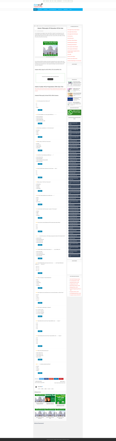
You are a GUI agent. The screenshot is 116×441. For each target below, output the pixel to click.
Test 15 (43, 89)
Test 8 (54, 88)
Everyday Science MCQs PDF (73, 149)
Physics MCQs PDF (72, 152)
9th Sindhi (69, 54)
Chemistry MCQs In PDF (74, 291)
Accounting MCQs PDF (73, 165)
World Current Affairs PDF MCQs (74, 138)
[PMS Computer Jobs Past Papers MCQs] (60, 412)
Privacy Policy (51, 439)
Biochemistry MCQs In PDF (75, 285)
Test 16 (46, 89)
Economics (71, 233)
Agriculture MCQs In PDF (74, 282)
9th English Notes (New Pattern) (73, 29)
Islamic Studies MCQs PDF (74, 143)
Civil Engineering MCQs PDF (74, 189)
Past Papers (45, 9)
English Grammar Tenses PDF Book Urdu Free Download (76, 89)
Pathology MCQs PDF (73, 217)
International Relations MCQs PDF (73, 252)
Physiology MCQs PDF (73, 222)
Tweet (42, 378)
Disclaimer (57, 439)
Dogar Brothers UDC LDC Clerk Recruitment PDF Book (77, 82)
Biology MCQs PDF (72, 157)
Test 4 (44, 88)
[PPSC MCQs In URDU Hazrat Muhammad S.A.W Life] (40, 398)
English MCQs (65, 9)
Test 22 (64, 89)
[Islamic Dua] (50, 398)
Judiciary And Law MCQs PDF (73, 248)
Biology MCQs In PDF (74, 287)
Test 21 (61, 89)
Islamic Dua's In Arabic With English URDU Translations (50, 403)
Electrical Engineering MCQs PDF (74, 186)
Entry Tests (60, 9)
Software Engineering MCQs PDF (74, 182)
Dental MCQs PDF (72, 198)
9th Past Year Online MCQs (72, 58)
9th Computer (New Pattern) (73, 46)
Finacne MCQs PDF (72, 170)
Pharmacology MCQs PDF (74, 220)
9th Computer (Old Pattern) (72, 49)
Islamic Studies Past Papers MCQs (39, 382)
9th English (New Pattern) (72, 32)
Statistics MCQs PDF (73, 240)
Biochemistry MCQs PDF (73, 195)
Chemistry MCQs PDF (73, 154)
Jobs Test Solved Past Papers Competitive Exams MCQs (77, 102)
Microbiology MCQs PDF (73, 207)
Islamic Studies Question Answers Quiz (59, 382)
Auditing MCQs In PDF (74, 284)
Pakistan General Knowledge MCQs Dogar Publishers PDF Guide (77, 93)
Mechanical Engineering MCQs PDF (73, 179)
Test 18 (52, 89)
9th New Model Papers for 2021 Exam (74, 60)
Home (36, 9)
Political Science (72, 238)
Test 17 (49, 89)
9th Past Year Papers (71, 56)
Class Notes (40, 9)
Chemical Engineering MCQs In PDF (75, 289)
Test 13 (37, 89)
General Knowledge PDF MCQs (73, 130)
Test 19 (55, 89)
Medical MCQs (71, 204)
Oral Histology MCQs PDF (74, 212)
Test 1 (36, 88)
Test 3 (41, 88)
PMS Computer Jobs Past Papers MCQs (60, 418)
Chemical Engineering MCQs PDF (74, 193)
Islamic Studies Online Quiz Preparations (40, 418)
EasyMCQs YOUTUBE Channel (63, 439)
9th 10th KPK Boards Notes (75, 279)
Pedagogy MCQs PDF (73, 160)
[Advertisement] (58, 17)
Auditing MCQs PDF (72, 167)
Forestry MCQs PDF (73, 230)
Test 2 (39, 88)
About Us (68, 439)
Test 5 (46, 88)
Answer (40, 123)
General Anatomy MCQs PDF (73, 202)
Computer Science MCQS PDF (75, 295)
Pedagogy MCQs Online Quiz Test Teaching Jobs (77, 98)
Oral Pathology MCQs (73, 215)
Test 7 (51, 88)
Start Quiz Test (50, 79)
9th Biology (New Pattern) (72, 42)
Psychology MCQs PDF (73, 225)
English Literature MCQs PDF (73, 244)
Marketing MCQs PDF (73, 175)
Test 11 (62, 88)
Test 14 (40, 89)
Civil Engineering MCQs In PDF (75, 293)
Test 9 (57, 88)
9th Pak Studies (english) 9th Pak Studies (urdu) (73, 51)
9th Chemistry (70, 36)
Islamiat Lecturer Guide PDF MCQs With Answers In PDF (60, 405)
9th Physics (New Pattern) (72, 40)
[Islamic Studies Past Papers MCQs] (50, 412)
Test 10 (59, 88)
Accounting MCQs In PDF (74, 280)
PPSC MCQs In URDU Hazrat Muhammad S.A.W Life (40, 403)
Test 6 (49, 88)
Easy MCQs (40, 386)
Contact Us (48, 439)
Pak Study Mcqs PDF (73, 140)
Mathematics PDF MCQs (73, 126)
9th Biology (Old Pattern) (72, 44)
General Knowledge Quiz (52, 9)
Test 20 (58, 89)
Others (71, 9)
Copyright (55, 439)
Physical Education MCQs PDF (74, 255)
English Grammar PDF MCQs (73, 124)
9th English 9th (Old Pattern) (73, 34)
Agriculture (71, 228)
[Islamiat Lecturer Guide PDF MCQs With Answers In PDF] (60, 399)
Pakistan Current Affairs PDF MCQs (74, 134)
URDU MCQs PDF (72, 162)
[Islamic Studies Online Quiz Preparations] (40, 412)
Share (46, 378)
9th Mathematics (71, 38)
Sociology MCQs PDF (73, 235)
